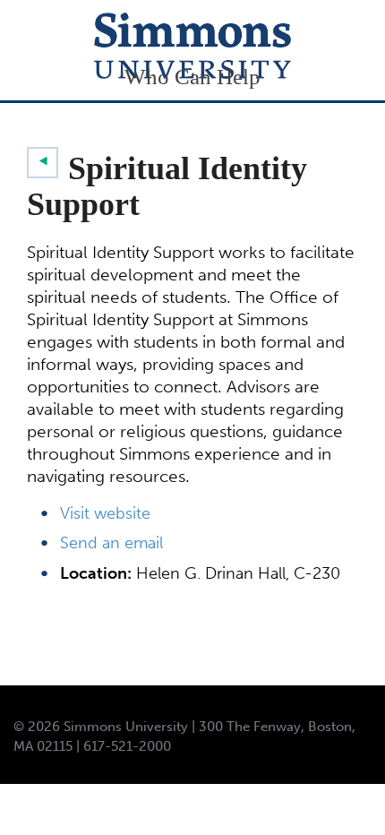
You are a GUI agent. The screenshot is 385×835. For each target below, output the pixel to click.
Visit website (105, 513)
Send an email (111, 543)
